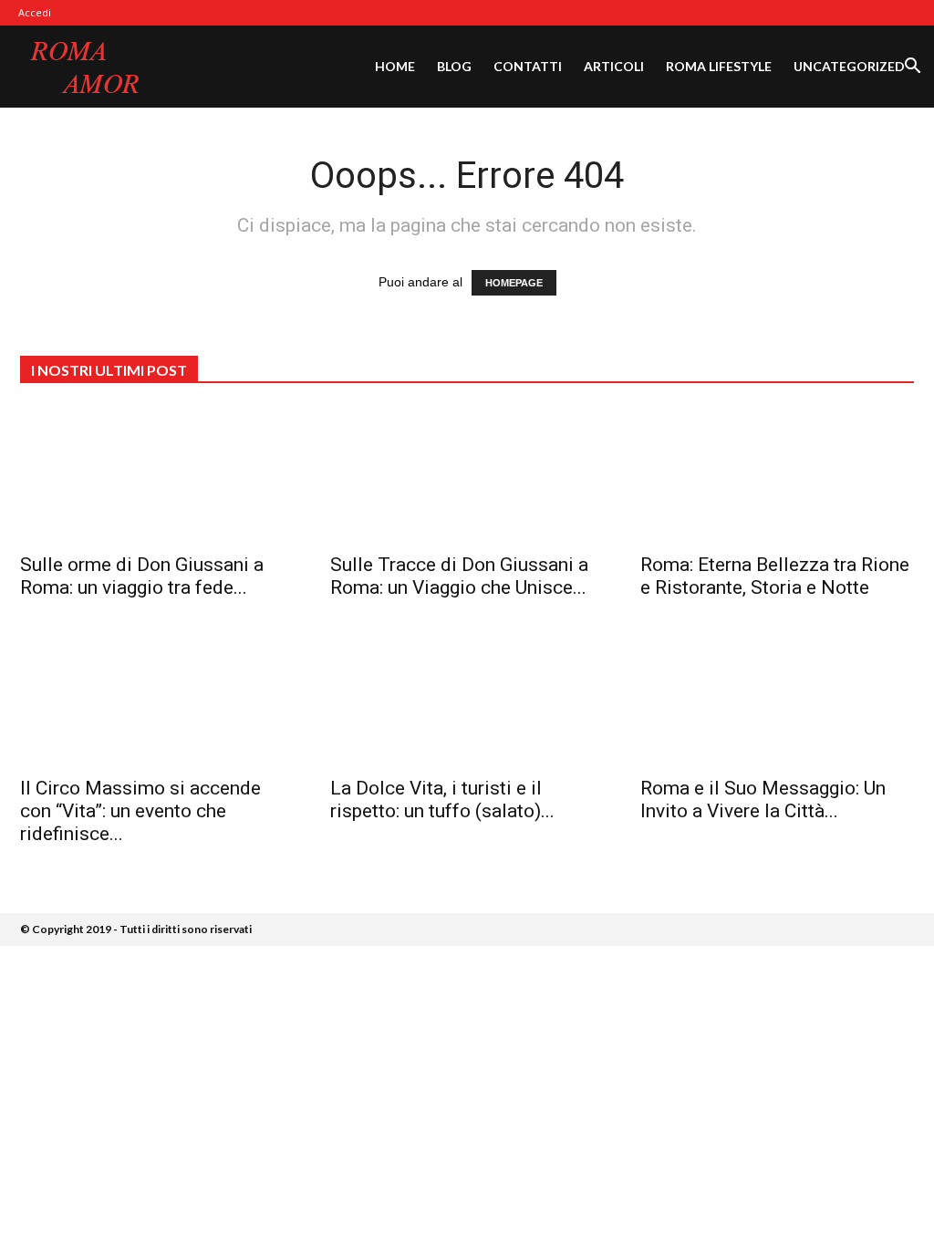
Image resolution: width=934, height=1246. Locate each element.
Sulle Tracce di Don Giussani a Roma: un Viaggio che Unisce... (459, 576)
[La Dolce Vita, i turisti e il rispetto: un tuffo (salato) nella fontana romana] (467, 697)
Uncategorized (849, 66)
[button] (912, 68)
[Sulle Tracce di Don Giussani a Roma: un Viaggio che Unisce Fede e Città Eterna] (467, 474)
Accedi (34, 12)
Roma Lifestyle (719, 66)
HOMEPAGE (514, 282)
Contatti (527, 66)
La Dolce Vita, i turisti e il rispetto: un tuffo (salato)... (442, 799)
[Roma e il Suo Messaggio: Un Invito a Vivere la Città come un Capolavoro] (777, 697)
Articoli (614, 66)
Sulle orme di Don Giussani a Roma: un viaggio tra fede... (142, 576)
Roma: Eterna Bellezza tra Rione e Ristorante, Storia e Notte (774, 576)
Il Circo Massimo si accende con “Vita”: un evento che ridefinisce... (140, 811)
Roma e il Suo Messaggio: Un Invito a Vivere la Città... (763, 799)
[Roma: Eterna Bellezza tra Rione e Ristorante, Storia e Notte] (777, 474)
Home (395, 66)
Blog (454, 66)
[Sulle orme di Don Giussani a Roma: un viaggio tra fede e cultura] (157, 474)
